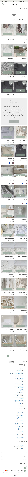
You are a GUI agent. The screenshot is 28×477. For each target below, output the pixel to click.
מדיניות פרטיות (18, 386)
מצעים (21, 389)
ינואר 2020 (20, 439)
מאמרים (21, 448)
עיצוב (21, 445)
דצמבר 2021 (19, 422)
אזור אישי (20, 380)
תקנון (21, 381)
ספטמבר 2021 (19, 425)
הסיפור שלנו (19, 375)
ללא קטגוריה (19, 447)
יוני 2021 (20, 429)
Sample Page (19, 401)
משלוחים (20, 387)
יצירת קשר (20, 384)
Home (21, 398)
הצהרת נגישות (19, 376)
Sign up (20, 405)
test (21, 406)
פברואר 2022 (19, 419)
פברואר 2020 (19, 437)
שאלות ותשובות (19, 378)
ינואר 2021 (20, 436)
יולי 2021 (20, 428)
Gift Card (20, 395)
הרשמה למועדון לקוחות (16, 373)
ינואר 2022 (20, 420)
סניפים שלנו (19, 370)
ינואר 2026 (20, 412)
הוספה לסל (21, 34)
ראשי (25, 8)
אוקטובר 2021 (19, 423)
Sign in (20, 403)
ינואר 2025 (20, 417)
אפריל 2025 (20, 414)
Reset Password (18, 400)
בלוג (21, 372)
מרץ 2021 (20, 433)
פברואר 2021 (19, 434)
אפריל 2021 (20, 431)
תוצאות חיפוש (19, 383)
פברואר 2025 (19, 415)
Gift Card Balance (17, 397)
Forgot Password (18, 394)
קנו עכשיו (14, 121)
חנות (21, 369)
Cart (21, 391)
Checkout (20, 392)
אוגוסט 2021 (19, 426)
